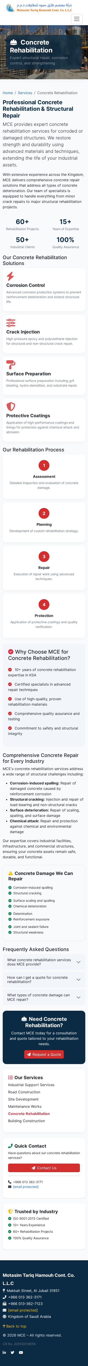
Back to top (16, 1326)
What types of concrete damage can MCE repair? (38, 997)
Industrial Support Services (31, 1085)
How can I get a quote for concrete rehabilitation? (37, 979)
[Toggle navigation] (77, 19)
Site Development (23, 1099)
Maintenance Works (25, 1106)
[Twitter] (12, 1352)
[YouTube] (21, 1352)
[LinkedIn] (4, 1352)
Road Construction (24, 1092)
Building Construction (26, 1121)
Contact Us (46, 1168)
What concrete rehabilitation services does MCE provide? (39, 962)
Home (8, 93)
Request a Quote (46, 1054)
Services (25, 93)
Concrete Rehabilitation (29, 1113)
